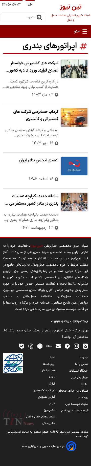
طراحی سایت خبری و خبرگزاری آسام (44, 446)
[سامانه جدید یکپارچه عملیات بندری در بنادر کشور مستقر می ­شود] (74, 202)
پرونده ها (49, 364)
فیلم (52, 403)
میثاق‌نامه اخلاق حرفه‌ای (73, 391)
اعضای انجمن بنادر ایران (38, 160)
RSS (84, 384)
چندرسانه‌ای (48, 370)
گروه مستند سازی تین (74, 410)
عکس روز (49, 410)
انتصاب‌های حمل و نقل (40, 416)
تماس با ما (81, 364)
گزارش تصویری (46, 397)
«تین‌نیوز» (36, 245)
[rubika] (39, 346)
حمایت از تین (79, 377)
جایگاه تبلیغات (78, 370)
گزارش (51, 384)
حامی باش (48, 423)
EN (30, 5)
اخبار (52, 357)
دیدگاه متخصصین (44, 390)
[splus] (30, 346)
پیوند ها (83, 397)
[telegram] (67, 346)
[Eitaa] (49, 346)
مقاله (52, 377)
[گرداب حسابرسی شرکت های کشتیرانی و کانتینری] (74, 117)
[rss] (85, 346)
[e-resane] (13, 363)
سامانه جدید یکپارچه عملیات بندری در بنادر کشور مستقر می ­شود (32, 200)
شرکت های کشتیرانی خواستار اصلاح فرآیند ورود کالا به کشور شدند (33, 67)
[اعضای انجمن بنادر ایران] (74, 166)
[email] (58, 346)
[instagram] (76, 346)
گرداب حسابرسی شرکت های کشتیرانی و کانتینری (35, 115)
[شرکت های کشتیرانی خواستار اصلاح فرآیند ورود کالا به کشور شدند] (74, 69)
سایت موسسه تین (76, 404)
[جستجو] (39, 17)
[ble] (21, 346)
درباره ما (83, 357)
